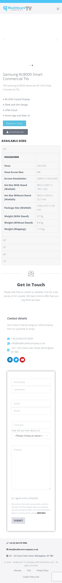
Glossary (17, 570)
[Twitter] (16, 360)
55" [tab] (4, 247)
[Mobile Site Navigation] (58, 9)
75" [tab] (4, 261)
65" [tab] (4, 254)
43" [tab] (4, 149)
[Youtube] (22, 360)
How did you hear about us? (26, 430)
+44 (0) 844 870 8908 (18, 543)
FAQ (29, 570)
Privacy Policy (42, 570)
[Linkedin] (10, 360)
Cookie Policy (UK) (31, 576)
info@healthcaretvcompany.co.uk (23, 549)
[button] (4, 39)
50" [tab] (4, 240)
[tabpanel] (31, 195)
